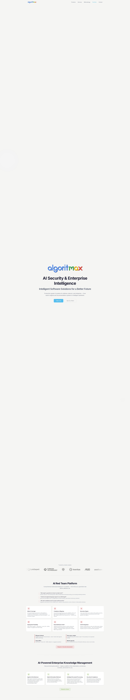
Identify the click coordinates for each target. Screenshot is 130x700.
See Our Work (70, 300)
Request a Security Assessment (65, 646)
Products (73, 2)
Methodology (87, 2)
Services (80, 2)
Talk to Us (58, 300)
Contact (100, 2)
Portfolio (94, 2)
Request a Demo (65, 689)
